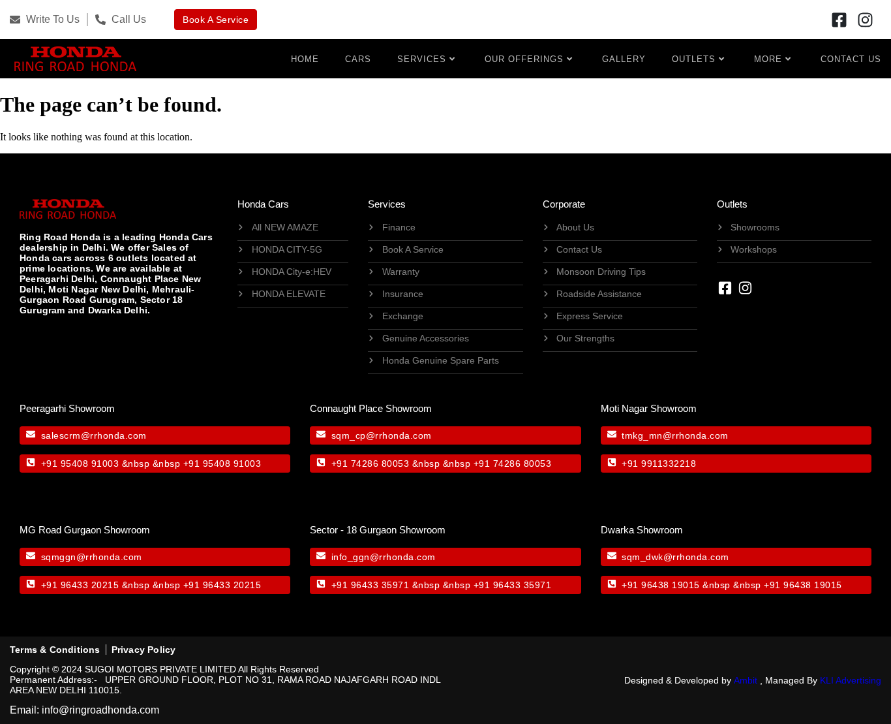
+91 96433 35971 (370, 585)
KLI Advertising (850, 680)
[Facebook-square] (839, 20)
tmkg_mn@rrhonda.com (675, 435)
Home (305, 59)
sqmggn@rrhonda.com (91, 557)
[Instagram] (866, 20)
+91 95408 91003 (80, 463)
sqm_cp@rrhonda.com (381, 435)
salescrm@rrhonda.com (94, 435)
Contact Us (851, 59)
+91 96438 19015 (661, 585)
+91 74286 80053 (370, 463)
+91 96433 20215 (80, 585)
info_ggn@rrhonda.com (383, 557)
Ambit (745, 680)
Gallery (624, 59)
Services (421, 59)
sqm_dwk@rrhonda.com (675, 557)
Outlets (694, 59)
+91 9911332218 (659, 463)
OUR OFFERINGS (524, 59)
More (768, 59)
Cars (358, 59)
